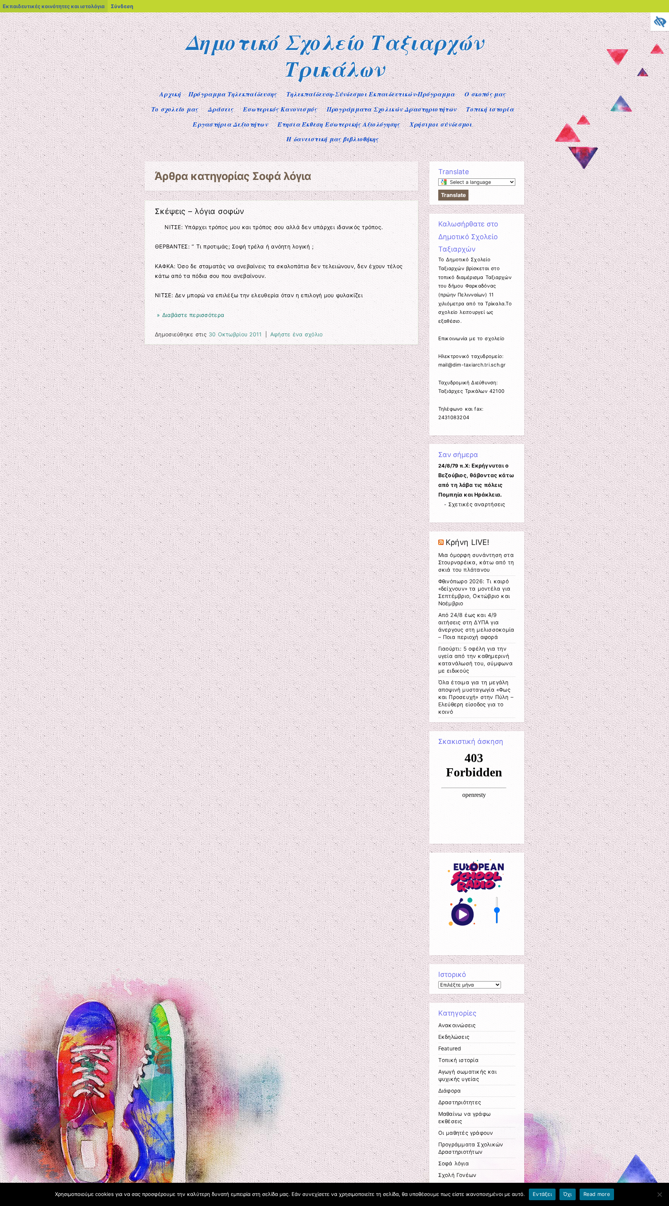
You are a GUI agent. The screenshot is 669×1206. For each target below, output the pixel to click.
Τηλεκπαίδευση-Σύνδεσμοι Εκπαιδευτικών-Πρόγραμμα (370, 94)
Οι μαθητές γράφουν (465, 1133)
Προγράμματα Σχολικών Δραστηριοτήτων (391, 109)
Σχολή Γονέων (457, 1175)
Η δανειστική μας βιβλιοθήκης (332, 139)
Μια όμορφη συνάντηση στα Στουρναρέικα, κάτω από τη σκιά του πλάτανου (476, 562)
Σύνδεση (122, 6)
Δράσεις (220, 109)
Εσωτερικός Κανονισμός (280, 109)
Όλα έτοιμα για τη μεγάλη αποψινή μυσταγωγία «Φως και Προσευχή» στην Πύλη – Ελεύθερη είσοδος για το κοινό (475, 697)
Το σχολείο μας (174, 109)
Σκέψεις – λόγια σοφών (199, 211)
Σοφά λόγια (453, 1163)
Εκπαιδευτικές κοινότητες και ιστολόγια (54, 6)
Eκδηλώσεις (454, 1037)
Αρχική (170, 94)
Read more (596, 1194)
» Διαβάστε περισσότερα (189, 315)
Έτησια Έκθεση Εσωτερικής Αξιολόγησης (339, 124)
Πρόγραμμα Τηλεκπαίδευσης (233, 94)
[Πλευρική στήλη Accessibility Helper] (659, 21)
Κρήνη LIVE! (467, 542)
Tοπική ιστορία (458, 1060)
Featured (449, 1048)
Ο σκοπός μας (485, 94)
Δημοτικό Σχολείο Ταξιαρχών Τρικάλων (334, 55)
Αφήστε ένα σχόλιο (296, 334)
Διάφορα (449, 1091)
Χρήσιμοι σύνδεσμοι (441, 124)
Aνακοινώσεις (457, 1025)
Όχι (567, 1194)
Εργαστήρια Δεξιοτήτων (230, 124)
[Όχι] (659, 1194)
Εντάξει (542, 1194)
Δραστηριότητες (459, 1102)
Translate (453, 195)
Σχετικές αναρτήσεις (476, 504)
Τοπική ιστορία (490, 109)
